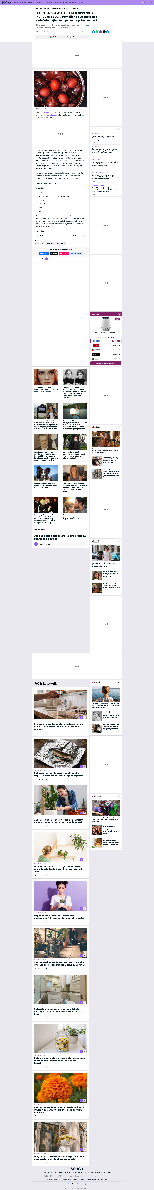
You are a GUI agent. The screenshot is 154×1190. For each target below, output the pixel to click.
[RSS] (81, 1184)
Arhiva (105, 1179)
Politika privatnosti (91, 1179)
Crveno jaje (61, 243)
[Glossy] (76, 1176)
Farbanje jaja (50, 243)
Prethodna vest (45, 236)
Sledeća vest (77, 236)
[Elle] (66, 1176)
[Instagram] (77, 1184)
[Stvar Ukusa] (108, 1176)
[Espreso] (60, 1176)
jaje (49, 115)
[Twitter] (73, 1184)
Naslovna (39, 8)
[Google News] (85, 1184)
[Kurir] (45, 1176)
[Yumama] (98, 1176)
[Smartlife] (90, 1176)
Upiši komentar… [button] (45, 544)
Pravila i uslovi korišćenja (60, 1179)
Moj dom (46, 8)
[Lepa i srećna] (83, 1176)
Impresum (49, 1179)
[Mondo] (53, 1176)
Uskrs (37, 243)
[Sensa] (6, 2)
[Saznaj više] (118, 427)
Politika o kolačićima (79, 1179)
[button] (84, 31)
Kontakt (70, 1179)
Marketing (100, 1179)
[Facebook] (68, 1184)
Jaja (42, 243)
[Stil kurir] (71, 1176)
